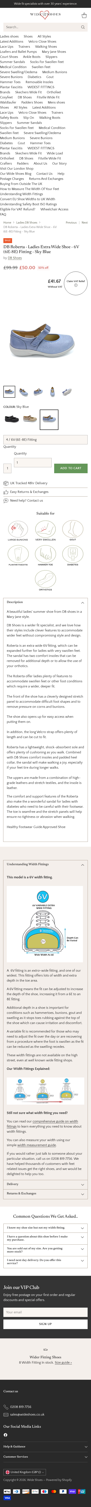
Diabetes (6, 143)
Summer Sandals (12, 62)
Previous (71, 222)
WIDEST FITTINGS (41, 87)
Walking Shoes (46, 47)
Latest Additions (11, 41)
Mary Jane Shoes (54, 52)
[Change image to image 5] (67, 392)
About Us (40, 163)
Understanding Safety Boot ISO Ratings (28, 204)
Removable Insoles (39, 82)
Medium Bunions (54, 72)
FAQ (3, 214)
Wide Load (55, 153)
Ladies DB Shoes (26, 222)
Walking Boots (49, 118)
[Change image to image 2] (24, 392)
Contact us (35, 500)
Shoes (28, 36)
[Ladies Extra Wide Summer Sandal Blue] (41, 341)
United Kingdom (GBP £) (26, 1472)
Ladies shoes (9, 36)
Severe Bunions (11, 77)
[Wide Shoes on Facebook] (5, 1435)
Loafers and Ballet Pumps (18, 52)
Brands (5, 92)
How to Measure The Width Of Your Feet (29, 189)
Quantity (9, 447)
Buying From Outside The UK (21, 184)
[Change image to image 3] (38, 392)
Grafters (6, 163)
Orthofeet (54, 92)
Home (7, 222)
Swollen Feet (41, 67)
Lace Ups (6, 47)
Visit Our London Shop (16, 169)
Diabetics (34, 77)
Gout (50, 77)
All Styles (44, 36)
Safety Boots (9, 118)
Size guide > (63, 1362)
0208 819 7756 (20, 1407)
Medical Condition (13, 67)
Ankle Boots (31, 57)
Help (61, 174)
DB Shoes (25, 97)
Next (85, 222)
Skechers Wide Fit (28, 92)
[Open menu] (5, 15)
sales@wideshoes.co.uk (27, 1414)
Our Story (59, 163)
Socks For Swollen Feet (47, 62)
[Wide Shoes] (45, 15)
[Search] (83, 27)
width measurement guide (36, 1145)
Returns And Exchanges (46, 179)
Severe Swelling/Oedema (18, 72)
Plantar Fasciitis (11, 87)
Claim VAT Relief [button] (76, 283)
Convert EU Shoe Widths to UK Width (27, 199)
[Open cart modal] (84, 15)
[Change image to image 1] (9, 392)
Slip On (28, 118)
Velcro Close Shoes (42, 41)
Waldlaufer (8, 102)
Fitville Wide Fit (48, 97)
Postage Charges (12, 179)
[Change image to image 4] (52, 392)
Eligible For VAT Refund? (17, 209)
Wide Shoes (35, 1480)
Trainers (24, 47)
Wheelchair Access (54, 209)
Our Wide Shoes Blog (15, 174)
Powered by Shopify (59, 1480)
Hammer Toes (10, 82)
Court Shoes (9, 57)
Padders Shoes (32, 102)
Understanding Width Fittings (21, 194)
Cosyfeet (6, 97)
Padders (23, 163)
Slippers (51, 57)
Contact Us (44, 174)
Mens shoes (56, 102)
